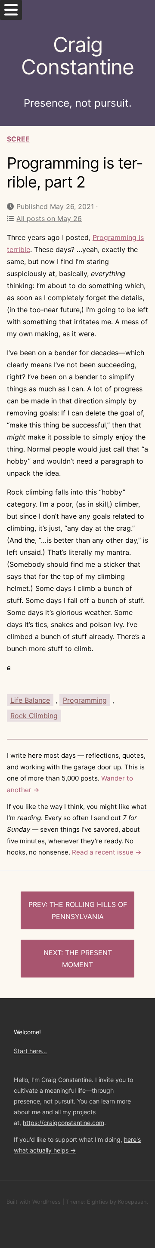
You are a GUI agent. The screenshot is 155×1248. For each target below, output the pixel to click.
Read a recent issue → (107, 852)
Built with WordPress (33, 1202)
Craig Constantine (77, 56)
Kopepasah (132, 1202)
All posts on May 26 (49, 218)
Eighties (97, 1202)
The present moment (87, 958)
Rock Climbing (34, 715)
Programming (85, 700)
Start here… (30, 1050)
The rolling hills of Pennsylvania (88, 910)
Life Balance (30, 700)
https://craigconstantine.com (63, 1122)
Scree (18, 139)
